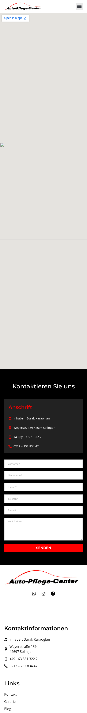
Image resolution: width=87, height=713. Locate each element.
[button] (79, 6)
